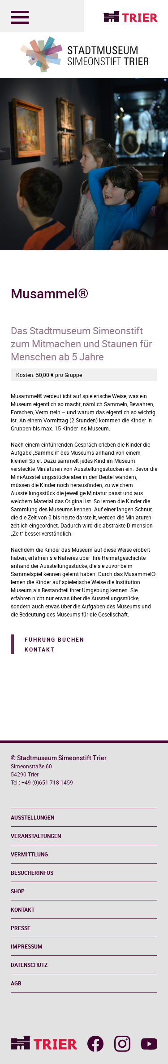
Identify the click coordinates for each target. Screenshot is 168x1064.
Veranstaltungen (36, 835)
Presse (20, 927)
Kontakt (40, 649)
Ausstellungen (32, 817)
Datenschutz (29, 964)
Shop (18, 891)
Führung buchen (54, 639)
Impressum (27, 946)
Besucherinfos (32, 872)
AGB (16, 983)
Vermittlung (29, 854)
